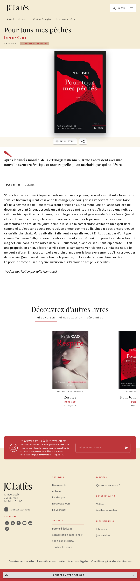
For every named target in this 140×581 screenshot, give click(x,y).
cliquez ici (58, 454)
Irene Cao (15, 37)
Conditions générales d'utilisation (111, 561)
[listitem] (7, 523)
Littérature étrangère (41, 19)
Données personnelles (21, 561)
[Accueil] (18, 8)
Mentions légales (78, 561)
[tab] (13, 185)
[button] (34, 43)
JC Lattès (22, 19)
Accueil (10, 19)
